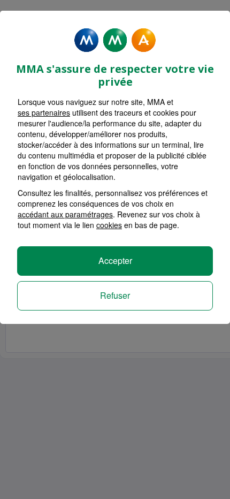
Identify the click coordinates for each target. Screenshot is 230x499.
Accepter (115, 260)
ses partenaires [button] (44, 112)
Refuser (115, 295)
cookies (109, 225)
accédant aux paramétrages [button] (65, 214)
